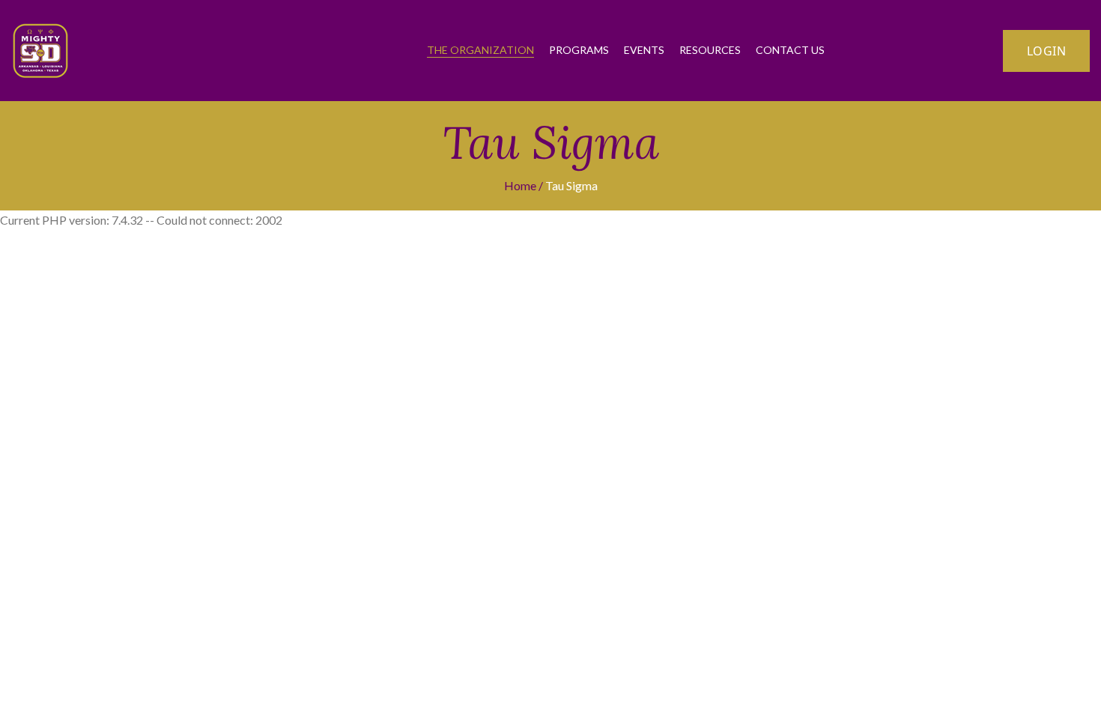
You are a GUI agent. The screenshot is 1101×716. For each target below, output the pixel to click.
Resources (710, 49)
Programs (579, 49)
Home (520, 185)
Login (1047, 51)
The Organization (480, 49)
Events (644, 49)
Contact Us (790, 49)
